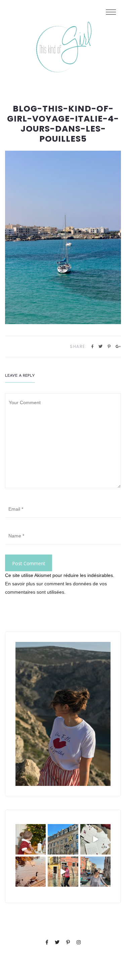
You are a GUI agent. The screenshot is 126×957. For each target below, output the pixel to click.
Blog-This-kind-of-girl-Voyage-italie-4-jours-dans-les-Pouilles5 (63, 124)
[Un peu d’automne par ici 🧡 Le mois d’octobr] (30, 872)
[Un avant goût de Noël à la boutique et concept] (95, 839)
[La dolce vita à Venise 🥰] (95, 872)
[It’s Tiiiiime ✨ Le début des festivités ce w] (30, 839)
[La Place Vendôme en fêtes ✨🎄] (63, 839)
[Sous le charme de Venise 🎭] (63, 872)
